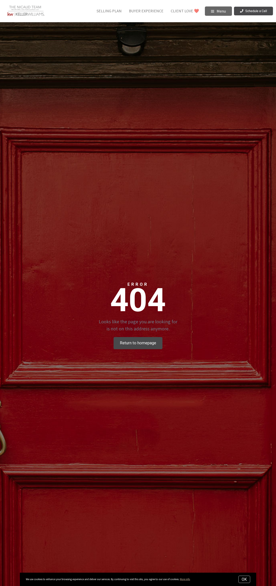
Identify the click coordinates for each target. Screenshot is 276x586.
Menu (221, 11)
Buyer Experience (146, 10)
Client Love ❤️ (185, 10)
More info (185, 579)
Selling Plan (109, 10)
